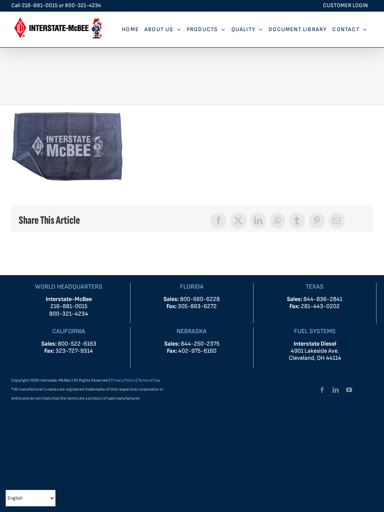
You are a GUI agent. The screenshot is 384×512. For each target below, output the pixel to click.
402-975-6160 (197, 351)
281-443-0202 (320, 306)
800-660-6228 (199, 299)
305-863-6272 (197, 306)
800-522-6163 (77, 343)
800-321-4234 (83, 5)
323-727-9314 (74, 351)
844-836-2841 (322, 299)
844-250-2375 (200, 343)
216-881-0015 (40, 5)
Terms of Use (149, 380)
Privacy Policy (123, 380)
